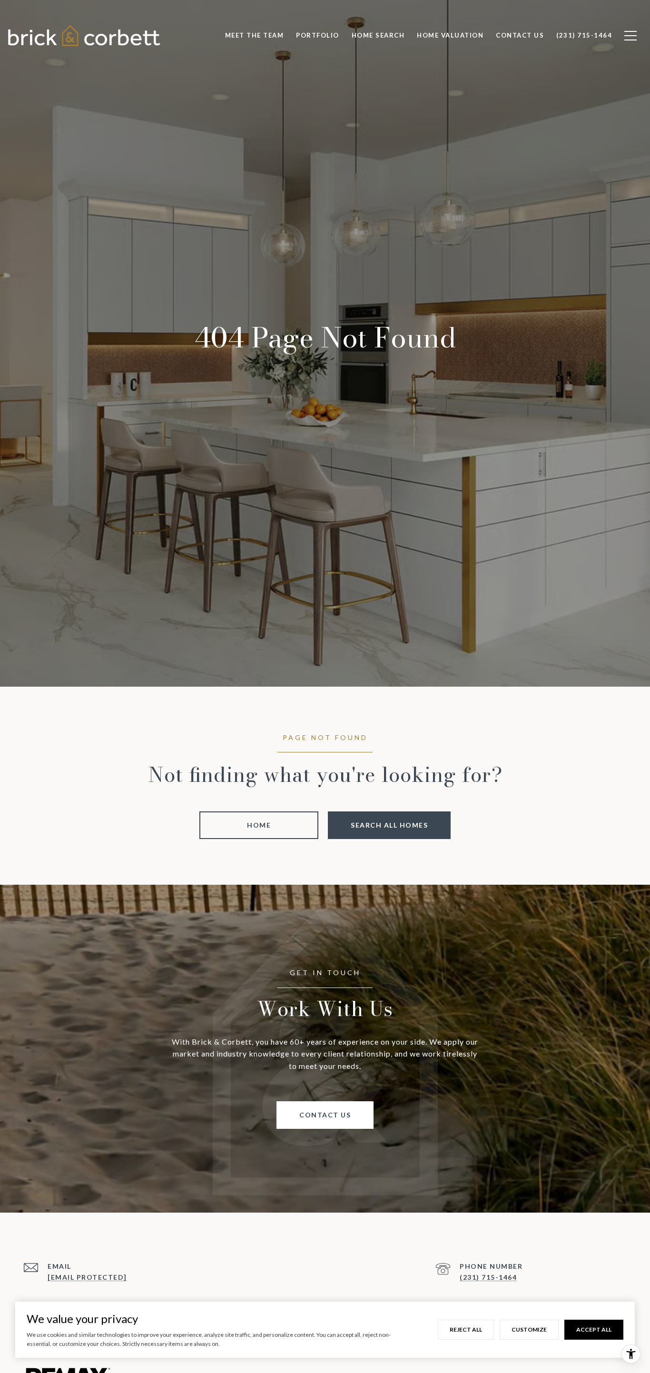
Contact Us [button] (325, 1115)
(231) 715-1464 (488, 1277)
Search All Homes (389, 825)
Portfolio (317, 35)
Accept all (593, 1329)
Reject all (466, 1329)
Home (259, 825)
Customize (529, 1329)
